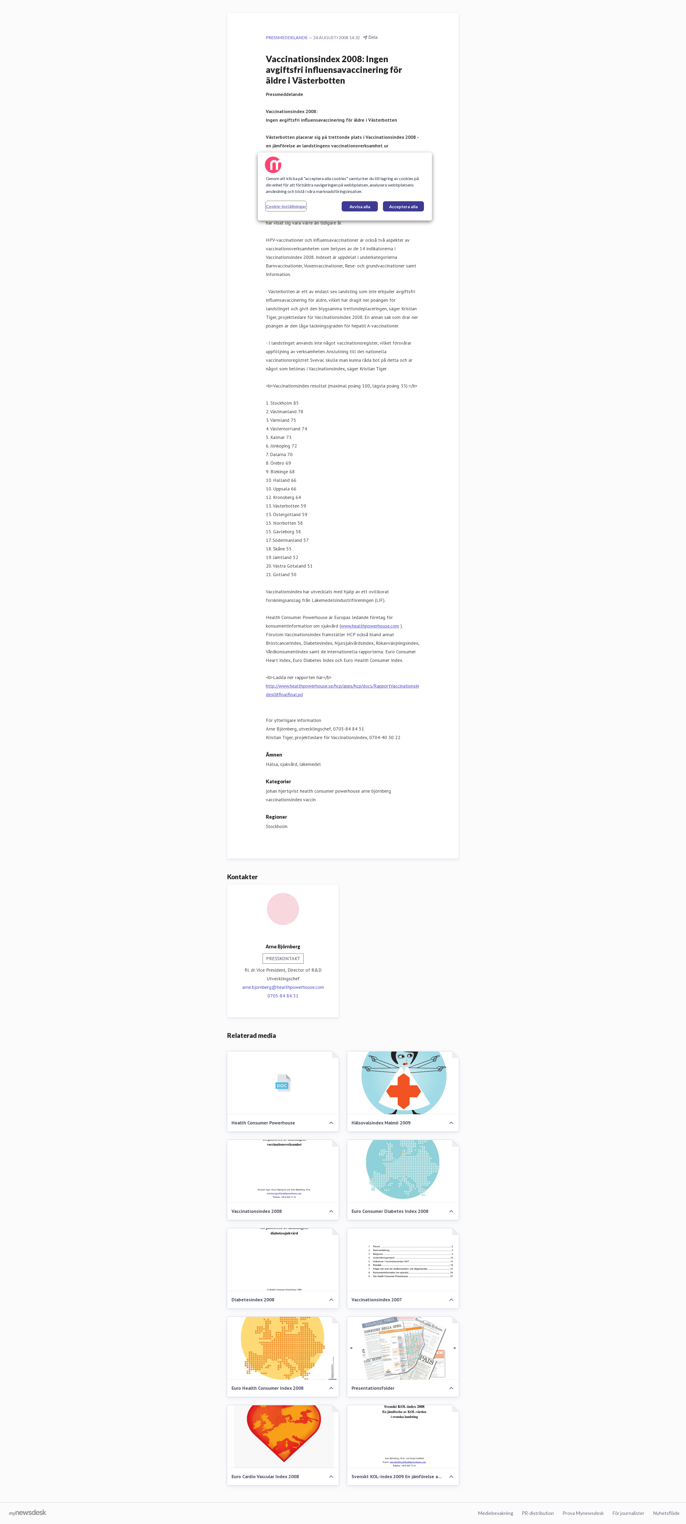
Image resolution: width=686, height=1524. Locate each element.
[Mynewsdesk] (27, 1513)
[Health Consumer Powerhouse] (283, 1083)
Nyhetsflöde (666, 1513)
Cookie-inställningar (286, 206)
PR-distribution (538, 1513)
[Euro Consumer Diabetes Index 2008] (403, 1171)
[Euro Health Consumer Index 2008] (283, 1348)
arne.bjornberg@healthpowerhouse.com (283, 987)
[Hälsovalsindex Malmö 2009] (403, 1083)
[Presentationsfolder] (403, 1348)
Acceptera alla (403, 206)
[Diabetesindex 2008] (283, 1259)
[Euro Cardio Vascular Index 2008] (283, 1436)
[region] (345, 186)
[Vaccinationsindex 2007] (403, 1259)
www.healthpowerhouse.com (370, 626)
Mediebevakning (495, 1513)
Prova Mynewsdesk (583, 1513)
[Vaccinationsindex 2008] (283, 1171)
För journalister (628, 1513)
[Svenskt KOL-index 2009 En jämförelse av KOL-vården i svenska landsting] (403, 1436)
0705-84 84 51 (283, 996)
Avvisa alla (359, 206)
